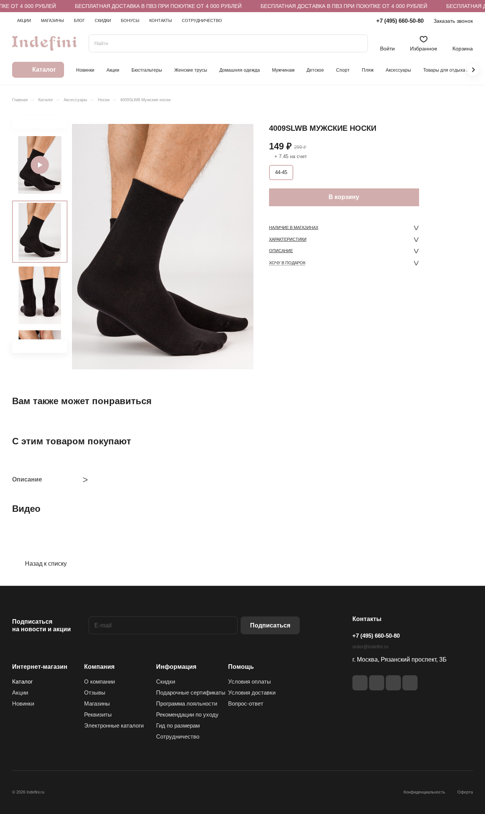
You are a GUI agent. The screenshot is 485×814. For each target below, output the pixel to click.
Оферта (465, 792)
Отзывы (94, 692)
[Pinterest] (410, 682)
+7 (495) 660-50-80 (400, 20)
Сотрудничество (177, 736)
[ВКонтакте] (360, 682)
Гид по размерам (178, 725)
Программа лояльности (186, 703)
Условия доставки (251, 692)
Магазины (97, 703)
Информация (176, 666)
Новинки (23, 703)
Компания (99, 666)
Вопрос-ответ (245, 703)
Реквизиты (98, 714)
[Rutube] (376, 682)
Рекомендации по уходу (187, 714)
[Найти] (358, 43)
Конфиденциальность (424, 792)
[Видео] (39, 165)
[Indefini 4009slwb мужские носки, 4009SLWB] (162, 246)
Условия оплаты (249, 681)
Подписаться (270, 625)
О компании (99, 681)
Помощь (241, 666)
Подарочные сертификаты (190, 692)
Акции (20, 692)
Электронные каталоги (114, 725)
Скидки (165, 681)
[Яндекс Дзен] (393, 682)
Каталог (22, 681)
